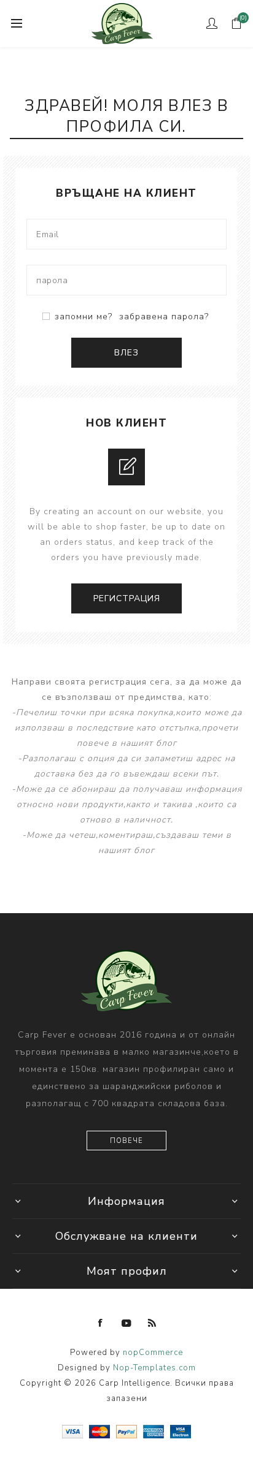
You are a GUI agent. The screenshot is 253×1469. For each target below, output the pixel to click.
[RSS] (152, 1323)
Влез (126, 353)
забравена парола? (164, 316)
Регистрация (126, 598)
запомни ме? (83, 316)
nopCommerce (153, 1352)
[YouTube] (126, 1323)
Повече (126, 1140)
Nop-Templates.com (154, 1367)
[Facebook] (101, 1323)
